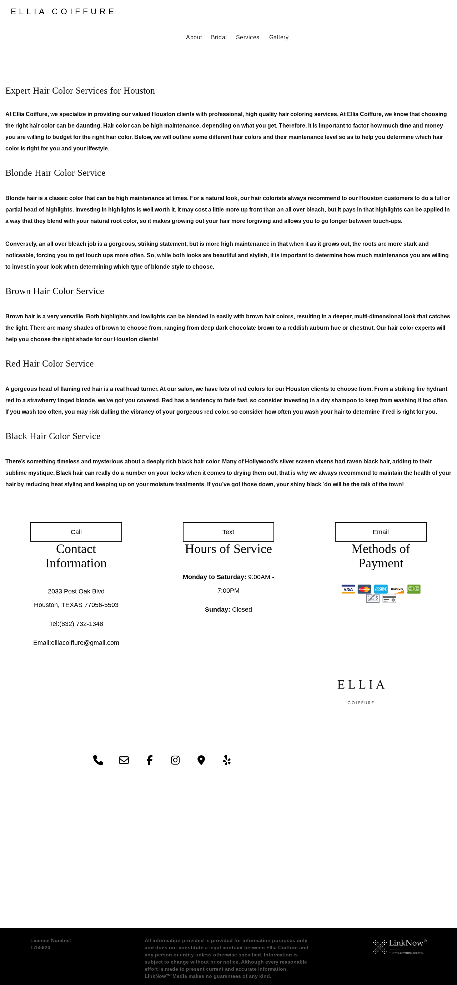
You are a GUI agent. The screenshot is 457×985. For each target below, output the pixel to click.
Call (76, 532)
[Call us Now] (98, 762)
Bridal (219, 37)
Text (228, 532)
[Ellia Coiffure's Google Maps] (201, 762)
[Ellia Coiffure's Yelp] (227, 762)
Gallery (279, 37)
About (194, 37)
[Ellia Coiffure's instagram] (175, 762)
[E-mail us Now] (124, 762)
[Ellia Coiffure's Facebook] (149, 762)
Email (381, 532)
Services (248, 37)
